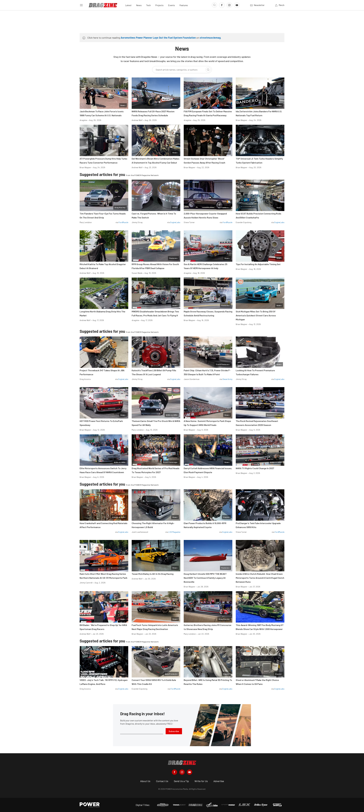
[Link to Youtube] (237, 5)
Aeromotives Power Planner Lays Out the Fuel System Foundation (158, 37)
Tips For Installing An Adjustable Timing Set (258, 264)
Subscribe (174, 731)
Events (171, 5)
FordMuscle (123, 222)
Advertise (218, 781)
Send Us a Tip (181, 781)
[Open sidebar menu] (81, 5)
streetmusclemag (210, 37)
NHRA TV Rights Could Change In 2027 (255, 468)
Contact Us (162, 781)
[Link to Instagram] (229, 5)
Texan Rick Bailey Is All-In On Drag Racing (152, 573)
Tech (148, 5)
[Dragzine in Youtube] (189, 772)
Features (183, 5)
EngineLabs (175, 222)
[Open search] (214, 5)
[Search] (208, 69)
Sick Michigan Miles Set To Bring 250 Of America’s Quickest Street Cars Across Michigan (256, 315)
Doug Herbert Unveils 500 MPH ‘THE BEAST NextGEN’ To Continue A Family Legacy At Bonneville (205, 577)
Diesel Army (227, 379)
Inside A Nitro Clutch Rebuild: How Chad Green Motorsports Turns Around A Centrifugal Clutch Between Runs (260, 577)
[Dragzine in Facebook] (174, 772)
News (139, 5)
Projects (159, 5)
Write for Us (201, 781)
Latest (128, 5)
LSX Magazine (174, 532)
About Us (145, 781)
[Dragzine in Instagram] (182, 772)
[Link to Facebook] (222, 5)
